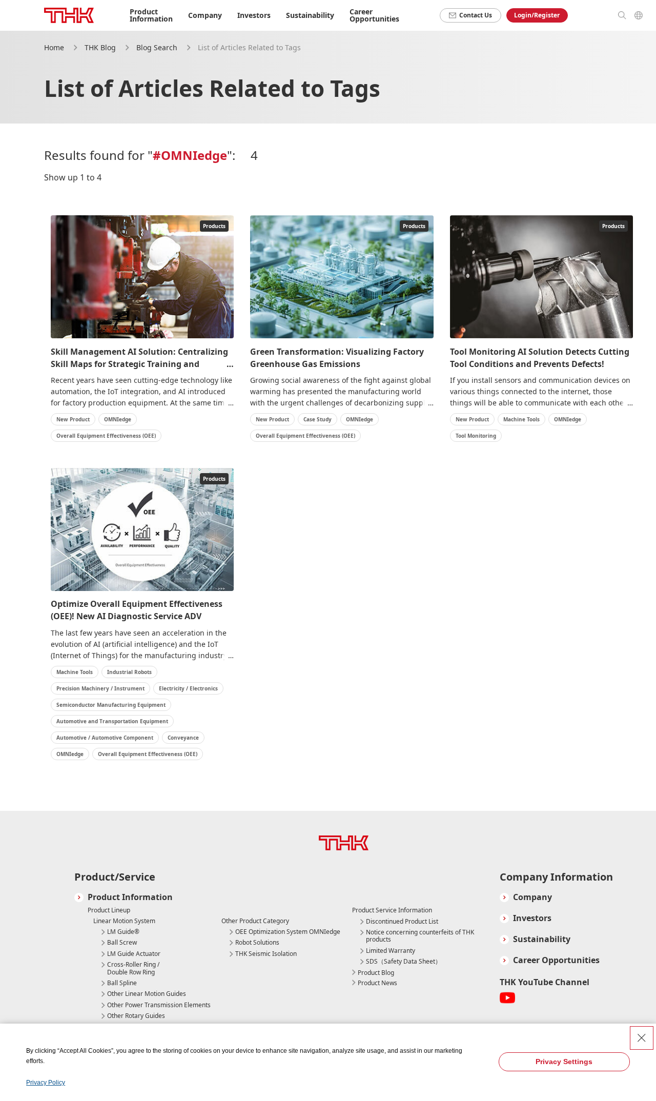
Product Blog (376, 972)
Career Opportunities (374, 15)
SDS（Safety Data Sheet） (403, 961)
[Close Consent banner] (641, 1038)
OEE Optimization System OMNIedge (287, 931)
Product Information (130, 897)
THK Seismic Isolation (266, 953)
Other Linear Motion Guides (146, 993)
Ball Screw (122, 942)
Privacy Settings (564, 1061)
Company (532, 897)
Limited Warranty (390, 950)
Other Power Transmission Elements (159, 1005)
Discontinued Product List (402, 921)
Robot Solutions (257, 942)
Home (54, 47)
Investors (532, 918)
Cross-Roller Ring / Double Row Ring (133, 968)
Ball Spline (122, 983)
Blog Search (156, 47)
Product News (377, 982)
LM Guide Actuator (133, 953)
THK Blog (100, 47)
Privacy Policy (45, 1082)
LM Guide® (123, 931)
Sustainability (541, 939)
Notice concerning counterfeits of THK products (420, 936)
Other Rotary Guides (136, 1016)
